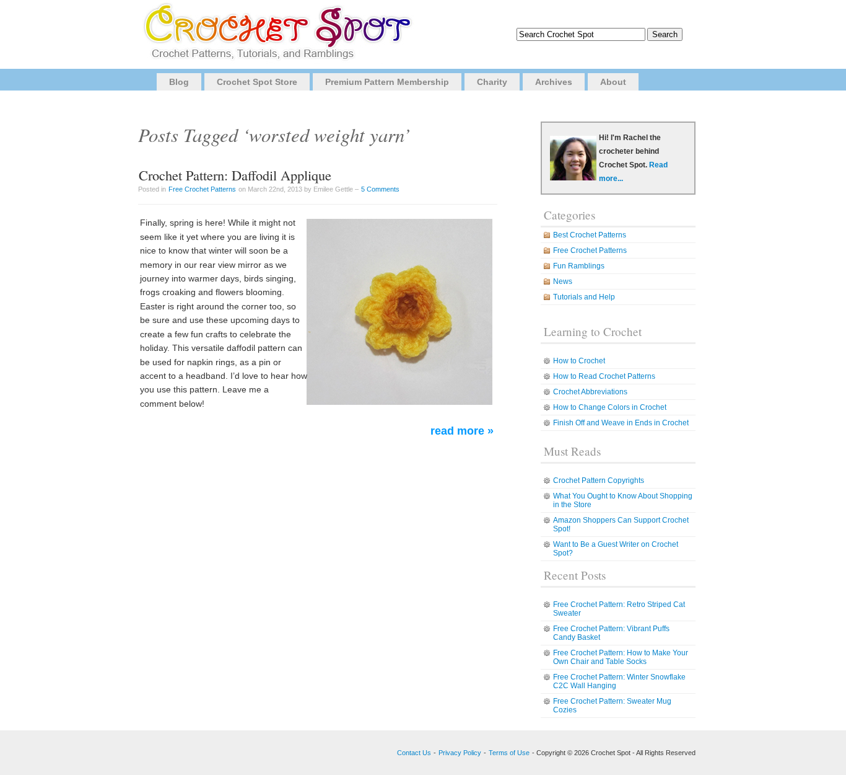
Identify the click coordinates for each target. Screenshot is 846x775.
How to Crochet (579, 360)
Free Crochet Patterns (202, 189)
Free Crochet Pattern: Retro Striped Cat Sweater (619, 609)
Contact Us (414, 752)
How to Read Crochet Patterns (604, 376)
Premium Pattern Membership (387, 82)
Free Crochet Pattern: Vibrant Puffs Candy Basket (611, 633)
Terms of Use (509, 752)
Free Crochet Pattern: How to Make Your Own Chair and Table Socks (620, 657)
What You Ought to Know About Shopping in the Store (622, 500)
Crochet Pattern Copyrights (598, 480)
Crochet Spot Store (257, 82)
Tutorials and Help (584, 297)
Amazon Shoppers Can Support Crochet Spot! (621, 524)
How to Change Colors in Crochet (609, 407)
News (562, 281)
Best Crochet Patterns (589, 235)
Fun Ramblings (578, 266)
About (613, 82)
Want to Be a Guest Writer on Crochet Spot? (615, 548)
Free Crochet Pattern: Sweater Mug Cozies (612, 705)
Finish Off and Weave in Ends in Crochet (621, 422)
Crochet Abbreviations (590, 392)
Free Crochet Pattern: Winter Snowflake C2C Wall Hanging (619, 681)
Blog (179, 82)
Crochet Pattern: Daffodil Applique (235, 175)
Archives (553, 82)
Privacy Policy (459, 752)
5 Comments (380, 189)
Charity (492, 82)
